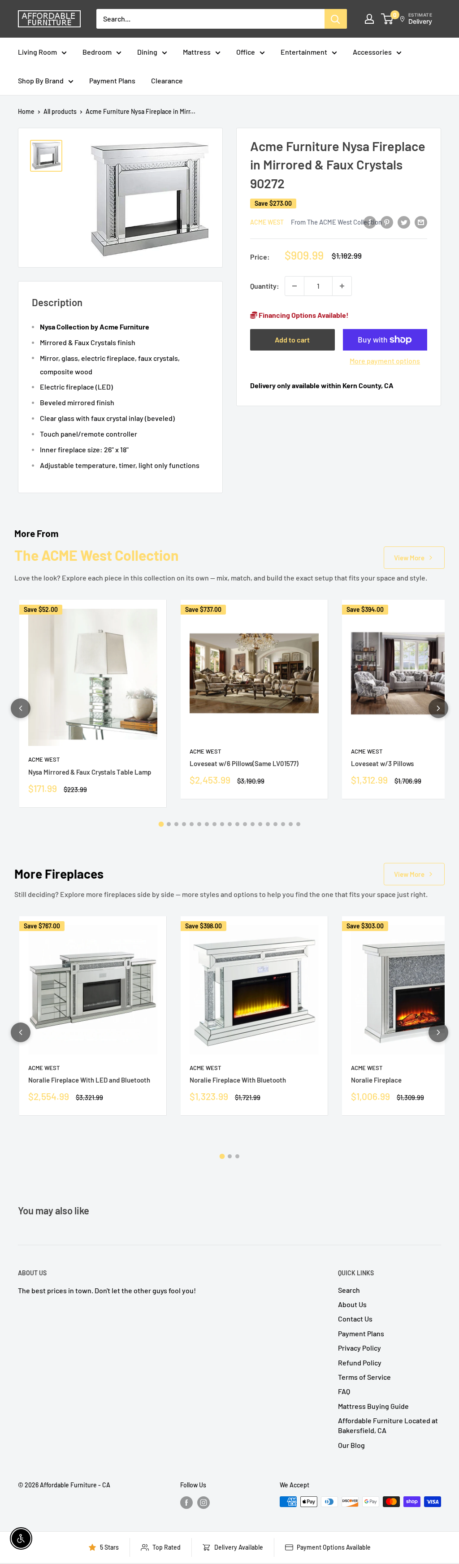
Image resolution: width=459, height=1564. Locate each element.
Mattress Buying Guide (373, 1406)
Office (245, 52)
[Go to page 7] (207, 824)
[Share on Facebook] (370, 222)
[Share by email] (421, 222)
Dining (147, 52)
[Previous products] (20, 708)
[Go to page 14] (260, 824)
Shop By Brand (41, 80)
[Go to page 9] (222, 824)
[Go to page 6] (199, 824)
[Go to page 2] (169, 824)
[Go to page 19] (298, 824)
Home (26, 111)
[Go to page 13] (253, 824)
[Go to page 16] (275, 824)
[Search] (336, 19)
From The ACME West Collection (336, 222)
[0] (387, 18)
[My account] (369, 19)
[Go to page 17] (283, 824)
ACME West (267, 222)
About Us (352, 1304)
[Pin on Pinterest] (387, 222)
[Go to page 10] (230, 824)
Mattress (197, 52)
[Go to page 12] (245, 824)
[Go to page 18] (291, 824)
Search (349, 1290)
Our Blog (351, 1445)
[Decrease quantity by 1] (294, 286)
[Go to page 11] (237, 824)
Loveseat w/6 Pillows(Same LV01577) (244, 763)
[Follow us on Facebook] (186, 1502)
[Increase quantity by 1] (342, 286)
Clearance (167, 80)
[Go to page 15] (268, 824)
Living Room (37, 52)
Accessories (372, 52)
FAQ (344, 1391)
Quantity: (264, 286)
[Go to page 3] (176, 824)
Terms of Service (364, 1377)
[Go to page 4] (184, 824)
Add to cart (292, 339)
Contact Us (355, 1318)
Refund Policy (359, 1362)
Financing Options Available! (303, 315)
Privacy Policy (359, 1347)
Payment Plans (112, 80)
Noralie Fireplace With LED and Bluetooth (89, 1080)
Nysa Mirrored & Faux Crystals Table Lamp (89, 772)
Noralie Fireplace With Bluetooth (238, 1080)
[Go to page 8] (214, 824)
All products (60, 111)
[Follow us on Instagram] (203, 1502)
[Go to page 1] (161, 824)
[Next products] (438, 708)
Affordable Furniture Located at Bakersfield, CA (388, 1425)
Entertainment (304, 52)
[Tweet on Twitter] (404, 222)
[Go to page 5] (192, 824)
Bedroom (97, 52)
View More (409, 558)
